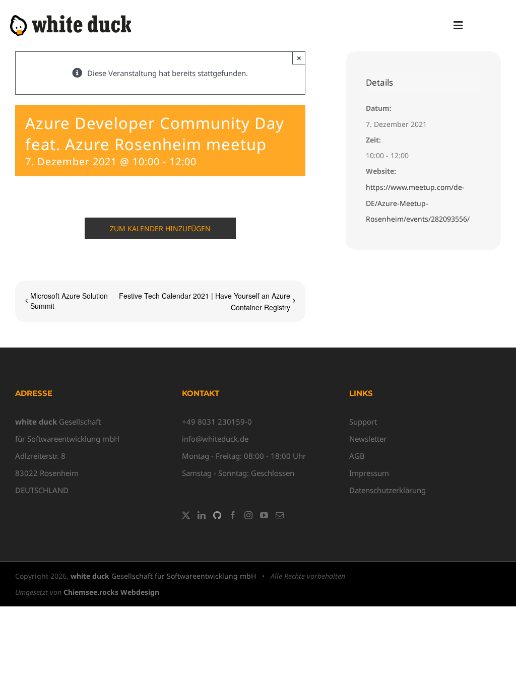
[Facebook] (233, 515)
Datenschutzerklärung (387, 490)
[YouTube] (264, 515)
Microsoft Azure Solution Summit (69, 301)
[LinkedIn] (202, 515)
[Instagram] (248, 515)
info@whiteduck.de (215, 439)
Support (363, 422)
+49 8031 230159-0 (217, 422)
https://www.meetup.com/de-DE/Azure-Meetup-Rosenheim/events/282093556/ (418, 203)
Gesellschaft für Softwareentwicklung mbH (163, 576)
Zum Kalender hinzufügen (160, 228)
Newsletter (367, 439)
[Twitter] (186, 515)
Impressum (369, 473)
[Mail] (280, 515)
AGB (357, 456)
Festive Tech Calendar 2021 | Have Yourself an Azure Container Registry (204, 301)
